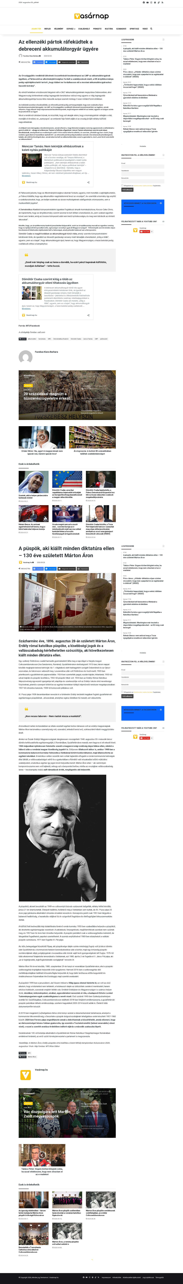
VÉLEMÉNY (58, 29)
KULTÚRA (109, 29)
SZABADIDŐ (121, 29)
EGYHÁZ (70, 29)
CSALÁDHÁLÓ (84, 29)
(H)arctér (28, 385)
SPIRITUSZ (134, 29)
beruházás (42, 339)
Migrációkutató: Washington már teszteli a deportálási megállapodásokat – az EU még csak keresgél (48, 396)
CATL (49, 339)
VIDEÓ (145, 29)
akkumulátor (32, 339)
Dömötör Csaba (76, 339)
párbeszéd (103, 339)
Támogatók (159, 1277)
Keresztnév (125, 178)
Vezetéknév (125, 170)
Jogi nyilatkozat (148, 1277)
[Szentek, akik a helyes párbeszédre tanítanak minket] (34, 482)
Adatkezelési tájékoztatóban (143, 186)
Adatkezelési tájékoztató (132, 1277)
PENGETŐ (97, 29)
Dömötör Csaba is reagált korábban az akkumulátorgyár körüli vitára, (48, 234)
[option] (67, 395)
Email (123, 163)
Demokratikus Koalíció (30, 209)
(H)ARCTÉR (36, 29)
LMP (96, 339)
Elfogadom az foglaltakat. (142, 186)
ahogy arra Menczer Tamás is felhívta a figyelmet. (52, 130)
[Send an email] (40, 56)
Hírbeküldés (116, 1277)
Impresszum (106, 1277)
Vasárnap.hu (54, 1277)
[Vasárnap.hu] (91, 16)
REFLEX (47, 29)
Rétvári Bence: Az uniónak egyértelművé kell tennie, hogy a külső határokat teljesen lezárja (32, 526)
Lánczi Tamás (87, 339)
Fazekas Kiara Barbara (31, 56)
